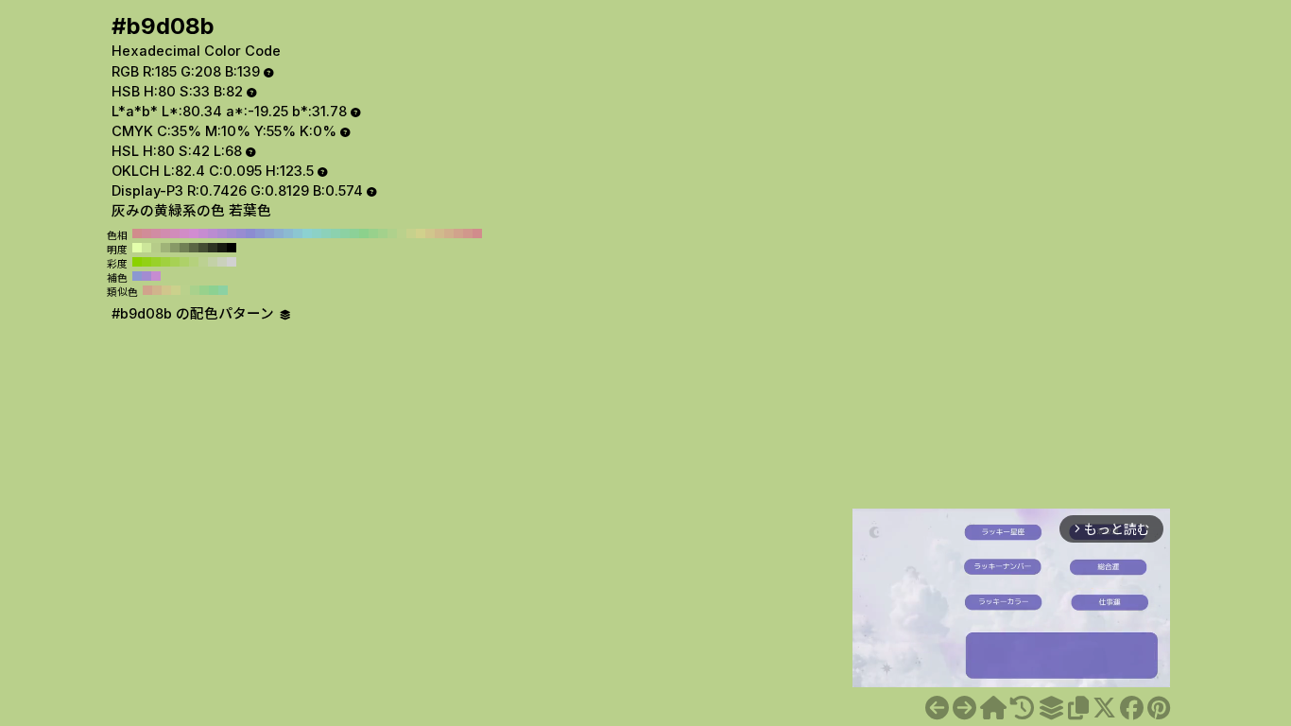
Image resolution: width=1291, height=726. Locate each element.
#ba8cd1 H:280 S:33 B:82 (212, 233)
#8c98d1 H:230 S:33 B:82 (260, 233)
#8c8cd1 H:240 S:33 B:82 (250, 233)
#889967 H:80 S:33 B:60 (175, 247)
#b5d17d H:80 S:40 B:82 (193, 262)
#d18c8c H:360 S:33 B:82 (137, 233)
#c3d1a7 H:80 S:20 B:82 (212, 262)
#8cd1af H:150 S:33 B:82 (335, 233)
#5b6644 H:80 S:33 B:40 (193, 247)
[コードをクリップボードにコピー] (1078, 708)
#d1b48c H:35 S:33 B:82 (157, 290)
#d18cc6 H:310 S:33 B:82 (184, 233)
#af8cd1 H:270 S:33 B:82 (222, 233)
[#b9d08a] (937, 708)
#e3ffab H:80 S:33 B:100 (137, 247)
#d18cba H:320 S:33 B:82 (175, 233)
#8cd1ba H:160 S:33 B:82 (326, 233)
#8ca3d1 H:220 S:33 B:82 (269, 233)
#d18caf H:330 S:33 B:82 (165, 233)
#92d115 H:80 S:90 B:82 (146, 262)
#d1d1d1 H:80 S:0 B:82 (231, 262)
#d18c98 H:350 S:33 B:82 (146, 233)
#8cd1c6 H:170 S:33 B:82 (316, 233)
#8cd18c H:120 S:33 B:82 (364, 233)
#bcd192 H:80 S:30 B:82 (203, 262)
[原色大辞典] (993, 708)
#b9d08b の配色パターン (195, 313)
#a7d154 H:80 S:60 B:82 (175, 262)
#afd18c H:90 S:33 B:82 (392, 233)
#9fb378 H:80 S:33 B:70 (165, 247)
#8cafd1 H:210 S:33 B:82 (279, 233)
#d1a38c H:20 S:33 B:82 (458, 233)
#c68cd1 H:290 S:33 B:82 (203, 233)
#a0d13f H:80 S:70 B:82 (165, 262)
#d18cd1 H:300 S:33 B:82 (193, 233)
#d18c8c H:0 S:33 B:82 (477, 233)
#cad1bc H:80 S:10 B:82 (222, 262)
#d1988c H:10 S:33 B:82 (468, 233)
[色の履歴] (1022, 708)
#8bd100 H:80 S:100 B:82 (137, 262)
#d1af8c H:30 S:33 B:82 (449, 233)
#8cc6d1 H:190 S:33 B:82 (297, 233)
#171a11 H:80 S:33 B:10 (222, 247)
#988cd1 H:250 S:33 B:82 (241, 233)
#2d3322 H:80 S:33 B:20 (212, 247)
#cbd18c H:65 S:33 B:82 (176, 290)
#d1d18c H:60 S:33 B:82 (420, 233)
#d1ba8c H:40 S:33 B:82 (439, 233)
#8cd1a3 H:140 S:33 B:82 (345, 233)
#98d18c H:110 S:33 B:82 (373, 233)
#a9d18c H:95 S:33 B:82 (194, 290)
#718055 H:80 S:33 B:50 (184, 247)
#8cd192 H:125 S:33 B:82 (213, 290)
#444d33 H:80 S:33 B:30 (203, 247)
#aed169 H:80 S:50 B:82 (184, 262)
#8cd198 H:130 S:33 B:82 (354, 233)
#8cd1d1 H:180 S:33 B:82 (307, 233)
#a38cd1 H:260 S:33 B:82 (231, 233)
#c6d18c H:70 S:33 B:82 (411, 233)
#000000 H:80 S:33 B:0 (231, 247)
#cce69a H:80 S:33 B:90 (146, 247)
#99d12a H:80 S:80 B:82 (156, 262)
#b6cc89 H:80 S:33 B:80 (156, 247)
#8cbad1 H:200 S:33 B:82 (288, 233)
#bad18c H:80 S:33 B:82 (401, 233)
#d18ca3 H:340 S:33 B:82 (156, 233)
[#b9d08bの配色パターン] (1051, 708)
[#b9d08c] (964, 708)
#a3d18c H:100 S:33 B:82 (382, 233)
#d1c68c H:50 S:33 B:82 (430, 233)
